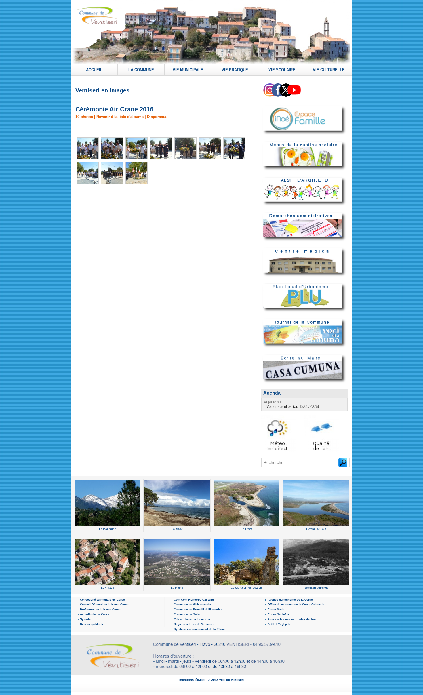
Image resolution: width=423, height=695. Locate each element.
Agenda (272, 393)
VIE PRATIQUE (235, 70)
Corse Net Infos (278, 614)
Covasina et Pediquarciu (247, 587)
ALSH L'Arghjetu (279, 624)
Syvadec (86, 619)
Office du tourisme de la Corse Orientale (296, 604)
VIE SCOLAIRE (281, 70)
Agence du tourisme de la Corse (290, 599)
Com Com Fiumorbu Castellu (194, 599)
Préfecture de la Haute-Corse (100, 609)
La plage (177, 529)
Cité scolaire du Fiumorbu (192, 619)
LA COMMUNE (141, 70)
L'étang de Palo (316, 529)
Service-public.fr (91, 624)
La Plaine (177, 587)
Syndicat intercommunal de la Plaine (200, 629)
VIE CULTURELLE (329, 70)
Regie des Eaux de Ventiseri (194, 624)
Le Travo (246, 529)
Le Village (107, 587)
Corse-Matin (276, 609)
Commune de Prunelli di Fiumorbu (198, 609)
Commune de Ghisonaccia (192, 604)
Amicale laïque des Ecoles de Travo (293, 619)
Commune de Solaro (188, 614)
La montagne (107, 529)
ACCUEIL (94, 70)
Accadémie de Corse (94, 614)
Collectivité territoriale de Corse (102, 599)
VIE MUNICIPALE (188, 70)
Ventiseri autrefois (316, 587)
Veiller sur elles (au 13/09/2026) (292, 406)
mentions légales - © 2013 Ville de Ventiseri (211, 679)
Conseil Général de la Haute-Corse (104, 604)
